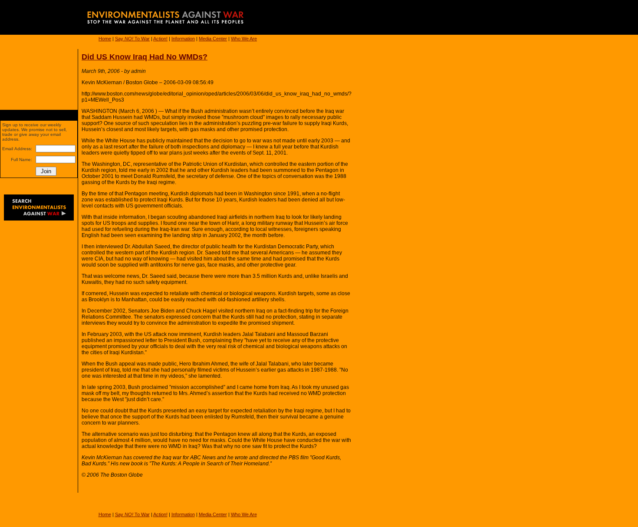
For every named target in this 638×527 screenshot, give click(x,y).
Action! (160, 38)
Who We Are (244, 38)
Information (183, 38)
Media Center (213, 38)
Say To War (132, 38)
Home (105, 38)
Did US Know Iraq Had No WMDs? (144, 57)
